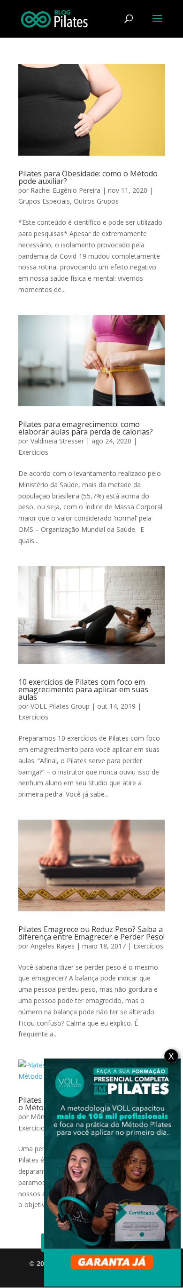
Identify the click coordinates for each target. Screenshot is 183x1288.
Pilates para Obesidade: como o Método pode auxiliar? (88, 177)
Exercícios (33, 452)
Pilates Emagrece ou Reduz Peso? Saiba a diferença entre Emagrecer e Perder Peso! (91, 933)
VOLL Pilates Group (60, 706)
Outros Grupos (96, 201)
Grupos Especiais (44, 201)
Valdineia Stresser (57, 440)
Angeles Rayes (52, 945)
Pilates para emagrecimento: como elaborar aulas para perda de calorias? (85, 428)
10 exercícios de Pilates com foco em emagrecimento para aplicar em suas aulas (83, 689)
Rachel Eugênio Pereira (65, 190)
